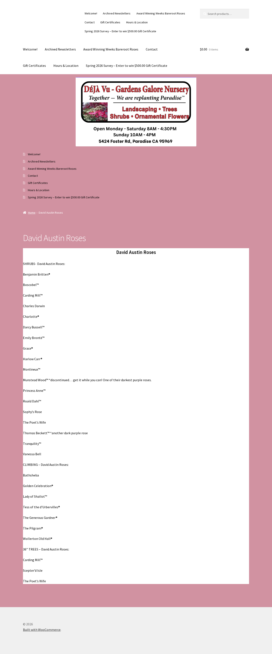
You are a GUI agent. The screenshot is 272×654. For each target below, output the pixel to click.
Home (31, 212)
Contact (90, 22)
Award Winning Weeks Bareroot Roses (160, 13)
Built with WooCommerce (42, 629)
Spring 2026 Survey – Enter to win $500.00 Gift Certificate (120, 31)
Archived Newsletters (116, 13)
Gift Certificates (110, 22)
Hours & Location (137, 22)
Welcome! (91, 13)
